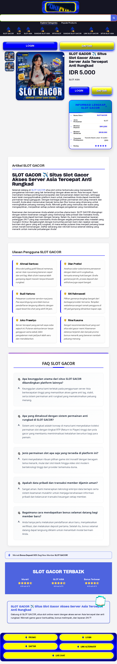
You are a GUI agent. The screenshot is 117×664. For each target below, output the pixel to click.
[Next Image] (62, 76)
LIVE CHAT (60, 654)
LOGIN (30, 45)
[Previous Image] (18, 76)
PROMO (32, 638)
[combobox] (55, 18)
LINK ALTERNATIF (88, 646)
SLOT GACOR (38, 190)
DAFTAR (87, 45)
